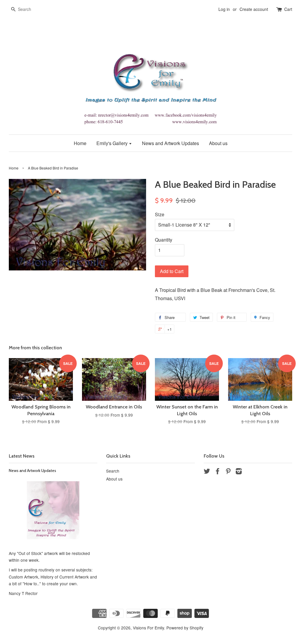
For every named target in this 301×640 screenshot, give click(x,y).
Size (159, 214)
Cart (288, 9)
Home (80, 143)
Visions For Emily (148, 628)
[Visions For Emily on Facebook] (217, 472)
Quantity (163, 239)
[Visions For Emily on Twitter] (207, 472)
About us (218, 143)
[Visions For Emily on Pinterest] (228, 472)
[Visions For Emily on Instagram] (238, 472)
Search (112, 471)
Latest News (21, 456)
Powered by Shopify (184, 628)
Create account (254, 9)
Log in (224, 9)
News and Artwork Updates (170, 143)
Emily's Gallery (112, 143)
